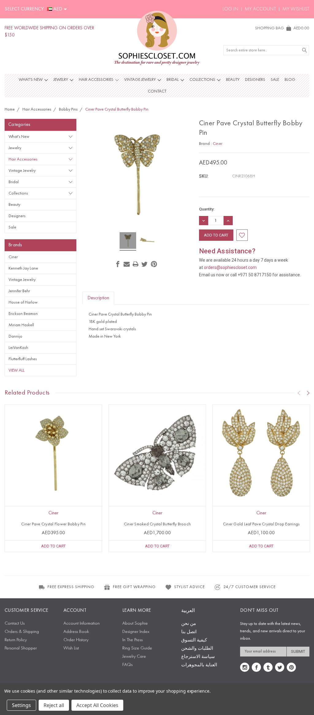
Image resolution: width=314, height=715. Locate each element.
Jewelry (61, 80)
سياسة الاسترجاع (198, 657)
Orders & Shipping (22, 632)
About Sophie (135, 623)
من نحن (188, 624)
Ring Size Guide (137, 648)
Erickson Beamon (23, 314)
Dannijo (15, 336)
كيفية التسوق (194, 640)
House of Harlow (23, 302)
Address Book (76, 632)
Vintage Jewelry (140, 80)
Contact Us (15, 623)
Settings (21, 705)
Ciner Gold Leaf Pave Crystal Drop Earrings (261, 524)
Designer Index (135, 632)
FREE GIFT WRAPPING (134, 587)
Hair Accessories (96, 80)
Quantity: (206, 209)
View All (17, 370)
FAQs (127, 665)
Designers (255, 80)
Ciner (13, 257)
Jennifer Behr (19, 291)
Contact (157, 91)
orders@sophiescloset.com (230, 267)
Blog (290, 80)
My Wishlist (295, 9)
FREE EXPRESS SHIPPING (71, 587)
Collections (203, 80)
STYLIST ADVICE (189, 587)
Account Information (81, 623)
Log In (230, 9)
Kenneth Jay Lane (23, 268)
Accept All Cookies (97, 705)
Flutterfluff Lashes (23, 359)
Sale (275, 80)
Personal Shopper (21, 648)
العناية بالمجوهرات (199, 665)
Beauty (232, 80)
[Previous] (299, 393)
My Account (260, 9)
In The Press (132, 640)
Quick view (53, 472)
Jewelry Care (134, 656)
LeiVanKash (18, 348)
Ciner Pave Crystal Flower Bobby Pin (53, 524)
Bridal (173, 80)
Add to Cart (53, 546)
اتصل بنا (189, 632)
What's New (31, 80)
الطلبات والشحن (197, 648)
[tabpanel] (53, 478)
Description (98, 298)
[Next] (308, 393)
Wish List (71, 648)
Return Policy (16, 640)
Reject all (54, 705)
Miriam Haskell (21, 325)
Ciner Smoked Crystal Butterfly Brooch (157, 524)
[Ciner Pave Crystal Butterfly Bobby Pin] (128, 241)
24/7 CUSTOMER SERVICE (249, 587)
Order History (75, 640)
